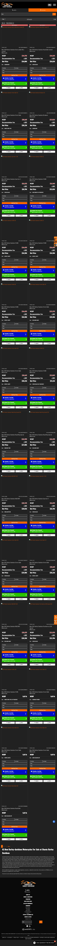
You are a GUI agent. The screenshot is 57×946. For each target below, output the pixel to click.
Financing (28, 899)
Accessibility (9, 937)
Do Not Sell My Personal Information (32, 937)
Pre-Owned (28, 909)
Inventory (28, 906)
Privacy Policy (16, 937)
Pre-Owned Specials (28, 911)
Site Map (22, 937)
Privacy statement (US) (28, 914)
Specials (28, 913)
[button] (54, 821)
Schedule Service (28, 918)
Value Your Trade (28, 901)
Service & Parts (27, 917)
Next (9, 846)
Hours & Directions (28, 897)
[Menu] (54, 5)
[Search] (54, 14)
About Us (28, 894)
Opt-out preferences (27, 903)
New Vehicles (28, 907)
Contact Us (4, 937)
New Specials (28, 910)
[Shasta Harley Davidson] (7, 5)
